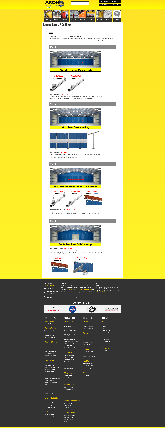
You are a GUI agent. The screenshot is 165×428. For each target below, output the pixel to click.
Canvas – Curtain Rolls (49, 380)
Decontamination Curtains (50, 355)
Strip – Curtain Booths (49, 371)
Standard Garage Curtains (49, 400)
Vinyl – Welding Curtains (49, 363)
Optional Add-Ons (87, 340)
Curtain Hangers (67, 405)
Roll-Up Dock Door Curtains (69, 391)
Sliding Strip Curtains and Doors (70, 334)
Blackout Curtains (67, 364)
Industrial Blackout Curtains (69, 415)
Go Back (50, 32)
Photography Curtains (68, 361)
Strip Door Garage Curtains (50, 405)
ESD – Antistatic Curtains (69, 366)
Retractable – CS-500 (48, 384)
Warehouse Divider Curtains (50, 330)
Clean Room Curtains (68, 357)
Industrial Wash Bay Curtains (50, 351)
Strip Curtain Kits (67, 324)
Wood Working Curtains (49, 407)
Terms (103, 334)
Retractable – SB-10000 (49, 391)
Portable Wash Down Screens (50, 347)
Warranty (104, 337)
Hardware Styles (86, 324)
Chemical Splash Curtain (69, 368)
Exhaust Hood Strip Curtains (70, 339)
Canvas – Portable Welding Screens (52, 378)
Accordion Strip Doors (68, 332)
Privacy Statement (106, 339)
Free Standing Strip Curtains (50, 416)
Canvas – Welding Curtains (50, 376)
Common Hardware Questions (89, 328)
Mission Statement (106, 341)
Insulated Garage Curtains (49, 402)
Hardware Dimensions (88, 326)
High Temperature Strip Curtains (71, 341)
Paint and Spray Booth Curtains (51, 344)
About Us (104, 326)
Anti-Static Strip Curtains (69, 343)
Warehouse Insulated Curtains (70, 389)
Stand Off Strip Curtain (68, 337)
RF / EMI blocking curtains (69, 421)
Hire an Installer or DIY (87, 352)
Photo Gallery (86, 375)
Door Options (86, 335)
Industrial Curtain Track (68, 403)
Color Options (86, 338)
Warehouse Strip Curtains (49, 335)
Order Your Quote (106, 330)
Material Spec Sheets (87, 342)
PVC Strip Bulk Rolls (68, 328)
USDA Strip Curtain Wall (69, 345)
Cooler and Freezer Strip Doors (70, 347)
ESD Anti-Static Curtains (69, 419)
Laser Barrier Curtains (68, 417)
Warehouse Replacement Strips (51, 337)
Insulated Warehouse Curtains (50, 333)
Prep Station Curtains (48, 349)
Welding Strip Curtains (68, 326)
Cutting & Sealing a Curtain (89, 368)
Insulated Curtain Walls (68, 387)
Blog (103, 343)
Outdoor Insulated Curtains (69, 394)
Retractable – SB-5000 (49, 386)
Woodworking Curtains (69, 359)
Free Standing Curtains (49, 414)
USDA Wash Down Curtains (50, 353)
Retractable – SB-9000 (49, 389)
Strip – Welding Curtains (49, 369)
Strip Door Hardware (68, 407)
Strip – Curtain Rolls (48, 373)
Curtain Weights (86, 344)
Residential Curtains (68, 375)
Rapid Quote (105, 328)
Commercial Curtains (68, 380)
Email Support (49, 288)
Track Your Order (105, 332)
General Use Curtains (49, 323)
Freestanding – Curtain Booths (50, 382)
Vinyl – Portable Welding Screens (51, 367)
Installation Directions (87, 363)
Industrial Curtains (67, 377)
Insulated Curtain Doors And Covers (71, 396)
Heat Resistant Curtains (69, 355)
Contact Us (104, 324)
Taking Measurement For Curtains (90, 356)
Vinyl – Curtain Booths (49, 365)
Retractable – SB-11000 (49, 393)
